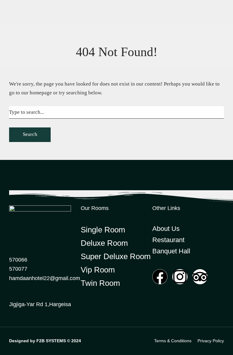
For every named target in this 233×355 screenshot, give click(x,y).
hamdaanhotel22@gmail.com (44, 278)
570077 (18, 269)
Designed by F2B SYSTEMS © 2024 (45, 340)
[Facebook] (159, 276)
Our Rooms (95, 208)
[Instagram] (179, 276)
